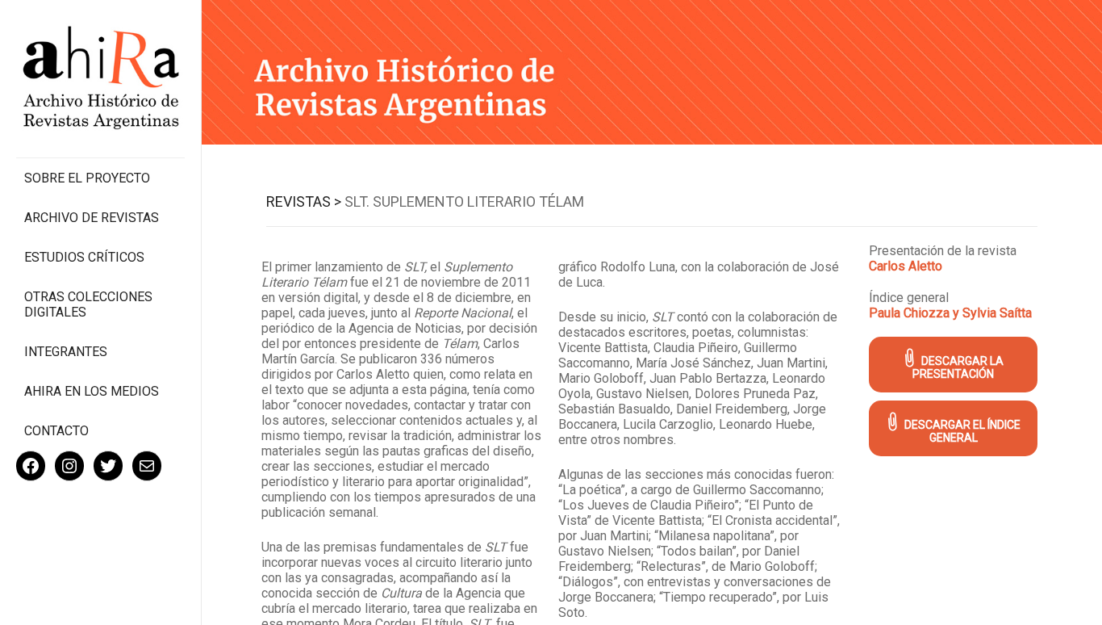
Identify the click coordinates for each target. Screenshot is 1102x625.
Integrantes (65, 351)
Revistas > (303, 201)
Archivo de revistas (91, 217)
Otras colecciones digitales (88, 304)
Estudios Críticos (84, 257)
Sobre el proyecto (87, 178)
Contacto (56, 430)
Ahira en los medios (91, 391)
